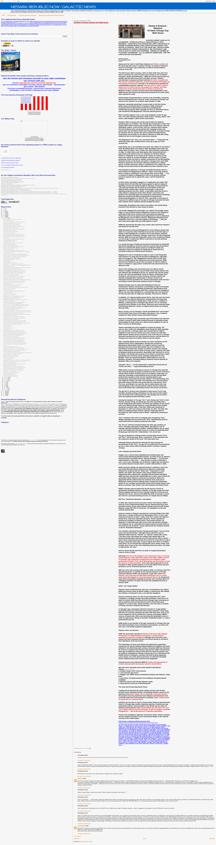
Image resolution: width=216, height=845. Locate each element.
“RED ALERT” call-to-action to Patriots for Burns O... (14, 263)
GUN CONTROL (6, 261)
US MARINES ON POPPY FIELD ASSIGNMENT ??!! (14, 272)
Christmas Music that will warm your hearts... (12, 324)
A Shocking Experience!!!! (8, 289)
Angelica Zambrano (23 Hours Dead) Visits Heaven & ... (14, 318)
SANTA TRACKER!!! (7, 326)
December (6, 218)
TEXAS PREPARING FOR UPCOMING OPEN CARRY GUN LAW (16, 314)
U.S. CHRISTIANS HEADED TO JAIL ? (11, 309)
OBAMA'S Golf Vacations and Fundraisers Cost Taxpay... (15, 361)
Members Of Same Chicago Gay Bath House (91, 22)
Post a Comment (77, 836)
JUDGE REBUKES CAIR (8, 260)
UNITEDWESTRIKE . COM (9, 241)
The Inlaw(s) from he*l (7, 292)
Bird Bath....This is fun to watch (9, 288)
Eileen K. (80, 778)
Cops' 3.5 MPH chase (7, 220)
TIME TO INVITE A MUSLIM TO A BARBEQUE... (13, 303)
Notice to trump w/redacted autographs (10, 177)
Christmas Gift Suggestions (9, 357)
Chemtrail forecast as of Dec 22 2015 (11, 319)
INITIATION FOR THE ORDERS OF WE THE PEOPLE (13, 186)
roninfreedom (81, 825)
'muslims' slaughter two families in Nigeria (11, 351)
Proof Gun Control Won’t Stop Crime (10, 231)
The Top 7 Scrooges (7, 358)
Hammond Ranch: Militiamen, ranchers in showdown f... (14, 221)
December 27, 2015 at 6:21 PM (84, 768)
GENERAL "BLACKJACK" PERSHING (11, 372)
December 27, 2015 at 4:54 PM (84, 760)
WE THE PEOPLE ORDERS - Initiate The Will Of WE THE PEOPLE (16, 190)
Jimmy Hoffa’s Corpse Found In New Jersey (12, 219)
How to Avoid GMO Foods (8, 252)
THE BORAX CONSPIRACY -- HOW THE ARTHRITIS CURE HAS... (17, 310)
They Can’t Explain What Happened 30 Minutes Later (14, 291)
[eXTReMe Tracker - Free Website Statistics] (3, 452)
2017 (4, 214)
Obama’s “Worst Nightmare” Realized (11, 275)
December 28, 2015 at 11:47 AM (84, 810)
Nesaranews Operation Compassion (27, 15)
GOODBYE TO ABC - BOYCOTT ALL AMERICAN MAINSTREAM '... (17, 279)
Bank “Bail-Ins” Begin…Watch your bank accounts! (13, 229)
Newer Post (76, 838)
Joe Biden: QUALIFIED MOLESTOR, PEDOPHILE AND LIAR (15, 255)
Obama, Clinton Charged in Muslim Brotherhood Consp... (15, 308)
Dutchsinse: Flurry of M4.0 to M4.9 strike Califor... (13, 277)
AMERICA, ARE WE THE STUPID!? (10, 355)
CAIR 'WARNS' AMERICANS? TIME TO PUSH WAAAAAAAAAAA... (17, 360)
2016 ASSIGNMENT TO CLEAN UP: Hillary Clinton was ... (15, 270)
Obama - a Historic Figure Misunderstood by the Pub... (14, 363)
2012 (4, 394)
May (5, 384)
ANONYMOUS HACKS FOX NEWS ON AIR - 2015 (13, 330)
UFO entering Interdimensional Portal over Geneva (13, 250)
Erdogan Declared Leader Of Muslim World (12, 257)
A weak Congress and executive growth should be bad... (14, 367)
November (6, 377)
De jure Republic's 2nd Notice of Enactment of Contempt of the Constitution (18, 185)
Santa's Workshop (7, 329)
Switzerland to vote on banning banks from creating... (14, 296)
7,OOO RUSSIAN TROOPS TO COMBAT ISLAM (13, 347)
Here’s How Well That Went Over (10, 375)
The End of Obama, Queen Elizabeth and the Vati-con (14, 271)
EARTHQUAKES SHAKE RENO (10, 365)
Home (3, 15)
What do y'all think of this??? (9, 373)
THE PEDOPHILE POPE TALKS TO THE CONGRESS (14, 256)
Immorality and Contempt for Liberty (10, 356)
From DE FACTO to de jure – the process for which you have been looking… (18, 178)
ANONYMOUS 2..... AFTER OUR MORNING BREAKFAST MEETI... (17, 265)
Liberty (4, 345)
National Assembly (11, 15)
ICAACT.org (5, 237)
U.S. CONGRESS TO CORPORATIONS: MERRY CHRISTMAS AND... (17, 352)
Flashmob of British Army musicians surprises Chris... (14, 339)
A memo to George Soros (8, 249)
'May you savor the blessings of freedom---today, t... (14, 278)
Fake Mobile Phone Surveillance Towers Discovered (14, 226)
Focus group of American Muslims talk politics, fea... (14, 341)
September (6, 380)
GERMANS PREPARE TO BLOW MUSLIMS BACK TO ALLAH (16, 349)
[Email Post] (90, 748)
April (5, 386)
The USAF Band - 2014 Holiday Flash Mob (12, 354)
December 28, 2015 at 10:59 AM (84, 794)
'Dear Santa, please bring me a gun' (10, 346)
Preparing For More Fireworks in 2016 (11, 298)
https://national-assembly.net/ (23, 22)
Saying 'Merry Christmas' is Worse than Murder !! (13, 313)
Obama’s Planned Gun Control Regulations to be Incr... (14, 321)
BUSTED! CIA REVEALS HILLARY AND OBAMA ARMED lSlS (15, 305)
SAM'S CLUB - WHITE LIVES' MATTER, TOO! (12, 335)
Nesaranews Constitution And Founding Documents (51, 15)
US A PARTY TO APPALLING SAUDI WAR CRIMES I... (14, 302)
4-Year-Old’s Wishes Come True (10, 240)
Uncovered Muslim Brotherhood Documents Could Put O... (15, 333)
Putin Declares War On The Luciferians (11, 224)
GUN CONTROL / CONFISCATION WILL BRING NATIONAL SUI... (17, 323)
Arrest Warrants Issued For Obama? (10, 336)
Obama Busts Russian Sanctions (10, 315)
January (5, 389)
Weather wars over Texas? (9, 266)
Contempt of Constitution (6, 184)
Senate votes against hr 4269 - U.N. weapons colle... (14, 276)
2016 (4, 215)
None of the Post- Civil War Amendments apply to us (14, 282)
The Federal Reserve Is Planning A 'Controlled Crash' (14, 344)
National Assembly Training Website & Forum (11, 180)
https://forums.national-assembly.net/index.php (37, 83)
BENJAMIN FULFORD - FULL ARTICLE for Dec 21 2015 (15, 299)
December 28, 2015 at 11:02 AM (84, 803)
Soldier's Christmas (7, 325)
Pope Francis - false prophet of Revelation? (12, 225)
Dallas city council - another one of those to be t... (13, 242)
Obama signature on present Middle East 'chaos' (13, 297)
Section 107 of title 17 (33, 440)
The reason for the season (8, 328)
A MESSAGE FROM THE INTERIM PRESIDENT (13, 366)
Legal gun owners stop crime (9, 233)
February (6, 388)
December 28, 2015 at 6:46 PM (84, 833)
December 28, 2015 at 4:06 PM (84, 823)
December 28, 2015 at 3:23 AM (84, 787)
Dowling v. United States (20, 443)
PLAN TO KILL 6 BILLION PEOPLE (10, 245)
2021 (4, 210)
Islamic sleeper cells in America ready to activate (13, 273)
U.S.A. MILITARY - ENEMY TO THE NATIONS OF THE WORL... (16, 251)
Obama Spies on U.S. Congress (10, 230)
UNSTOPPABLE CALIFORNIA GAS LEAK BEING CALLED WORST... (17, 312)
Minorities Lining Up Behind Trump (10, 247)
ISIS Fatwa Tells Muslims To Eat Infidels (11, 258)
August (5, 381)
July (5, 382)
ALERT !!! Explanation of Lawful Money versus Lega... (14, 281)
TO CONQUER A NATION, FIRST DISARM (12, 284)
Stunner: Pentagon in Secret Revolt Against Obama (13, 334)
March (5, 387)
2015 (4, 216)
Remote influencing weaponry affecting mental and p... (14, 236)
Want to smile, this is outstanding (10, 293)
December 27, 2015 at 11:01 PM (84, 776)
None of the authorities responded (10, 376)
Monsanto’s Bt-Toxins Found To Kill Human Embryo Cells (15, 254)
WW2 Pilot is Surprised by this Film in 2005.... (12, 268)
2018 (4, 212)
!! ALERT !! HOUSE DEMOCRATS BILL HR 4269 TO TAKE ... (16, 287)
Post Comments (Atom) (86, 841)
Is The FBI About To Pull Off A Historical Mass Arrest (14, 337)
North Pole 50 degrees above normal (10, 228)
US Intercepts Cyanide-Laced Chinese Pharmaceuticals (14, 320)
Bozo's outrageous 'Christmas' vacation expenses (13, 235)
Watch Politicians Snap (8, 283)
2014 (4, 391)
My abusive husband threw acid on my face (12, 223)
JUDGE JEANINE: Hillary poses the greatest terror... (14, 368)
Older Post (212, 838)
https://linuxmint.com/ (6, 169)
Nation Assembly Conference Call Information (11, 179)
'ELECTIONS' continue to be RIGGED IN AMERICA (13, 316)
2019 (4, 211)
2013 (4, 392)
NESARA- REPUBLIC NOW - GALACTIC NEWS (53, 7)
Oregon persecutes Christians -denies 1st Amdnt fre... (14, 234)
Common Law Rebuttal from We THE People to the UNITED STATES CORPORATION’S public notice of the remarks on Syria (29, 188)
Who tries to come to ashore (9, 294)
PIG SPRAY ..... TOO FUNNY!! (9, 371)
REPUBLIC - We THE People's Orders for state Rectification (14, 189)
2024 (4, 208)
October (5, 378)
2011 (4, 395)
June (5, 383)
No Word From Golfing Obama (9, 362)
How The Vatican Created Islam (9, 262)
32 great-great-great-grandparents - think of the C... (13, 246)
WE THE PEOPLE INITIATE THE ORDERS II (11, 187)
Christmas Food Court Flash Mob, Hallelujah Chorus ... (14, 340)
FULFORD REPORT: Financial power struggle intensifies (15, 342)
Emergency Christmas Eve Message (10, 286)
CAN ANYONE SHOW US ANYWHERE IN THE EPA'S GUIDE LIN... (17, 267)
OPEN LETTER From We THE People (9, 182)
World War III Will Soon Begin (9, 244)
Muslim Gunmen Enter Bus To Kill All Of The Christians (14, 350)
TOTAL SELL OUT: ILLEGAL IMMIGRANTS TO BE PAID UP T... (16, 304)
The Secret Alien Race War (8, 300)
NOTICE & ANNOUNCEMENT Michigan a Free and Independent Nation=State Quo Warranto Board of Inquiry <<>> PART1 (29, 191)
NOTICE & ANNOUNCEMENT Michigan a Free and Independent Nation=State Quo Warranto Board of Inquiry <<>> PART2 (29, 192)
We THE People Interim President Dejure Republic (12, 181)
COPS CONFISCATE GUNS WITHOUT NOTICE (13, 239)
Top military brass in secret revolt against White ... (13, 370)
